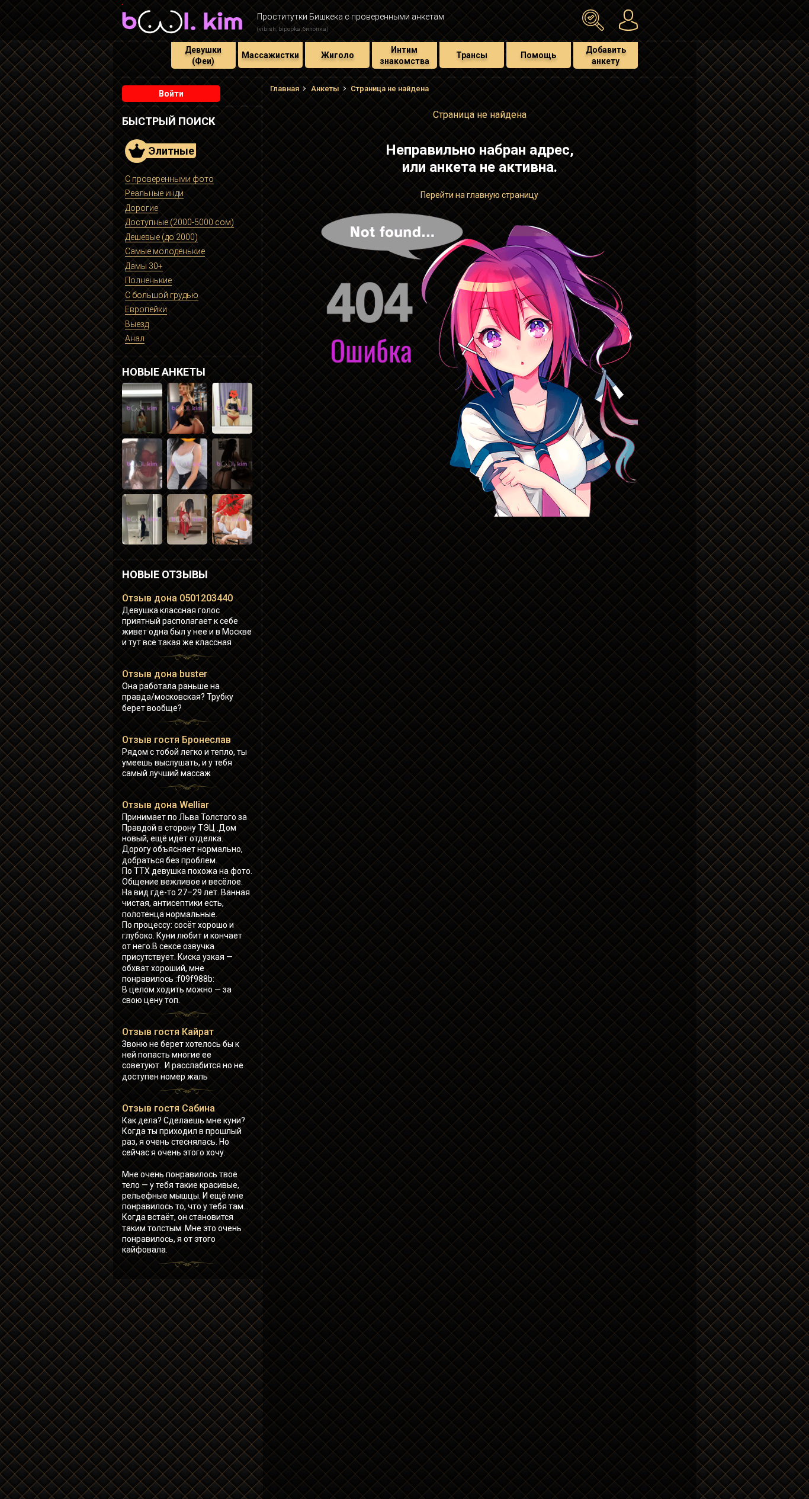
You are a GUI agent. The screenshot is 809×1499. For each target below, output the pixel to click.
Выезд (137, 324)
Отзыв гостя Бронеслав (176, 739)
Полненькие (148, 280)
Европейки (146, 309)
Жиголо (337, 55)
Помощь (538, 55)
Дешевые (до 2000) (161, 237)
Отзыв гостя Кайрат (168, 1031)
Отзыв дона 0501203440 (177, 598)
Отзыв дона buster (164, 674)
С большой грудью (161, 295)
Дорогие (141, 208)
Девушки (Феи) (203, 55)
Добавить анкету (606, 55)
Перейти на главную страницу (479, 195)
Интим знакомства (404, 55)
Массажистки (270, 55)
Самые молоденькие (165, 251)
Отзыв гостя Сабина (168, 1108)
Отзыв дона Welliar (165, 805)
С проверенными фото (169, 179)
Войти (171, 93)
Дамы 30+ (144, 266)
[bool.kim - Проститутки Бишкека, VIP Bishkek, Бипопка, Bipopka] (182, 35)
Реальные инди (154, 193)
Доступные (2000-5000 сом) (179, 222)
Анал (135, 338)
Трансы (471, 55)
